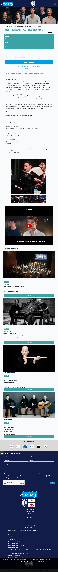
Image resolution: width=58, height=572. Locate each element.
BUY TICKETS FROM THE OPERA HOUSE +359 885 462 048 (29, 67)
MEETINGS (29, 519)
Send (52, 483)
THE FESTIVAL (30, 509)
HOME (6, 26)
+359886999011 (16, 541)
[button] (14, 199)
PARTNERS (29, 517)
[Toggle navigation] (55, 4)
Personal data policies (30, 525)
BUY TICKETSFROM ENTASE (29, 62)
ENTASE (19, 76)
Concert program (19, 26)
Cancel (30, 563)
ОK (26, 563)
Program (11, 26)
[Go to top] (2, 453)
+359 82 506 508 (16, 543)
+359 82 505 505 (16, 547)
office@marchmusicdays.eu (15, 536)
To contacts (18, 453)
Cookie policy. (40, 561)
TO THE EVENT (29, 295)
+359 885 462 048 (46, 549)
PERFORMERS (30, 513)
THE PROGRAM (30, 511)
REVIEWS (28, 521)
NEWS (28, 515)
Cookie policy (28, 527)
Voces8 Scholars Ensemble (12, 52)
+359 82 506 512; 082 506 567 (19, 545)
